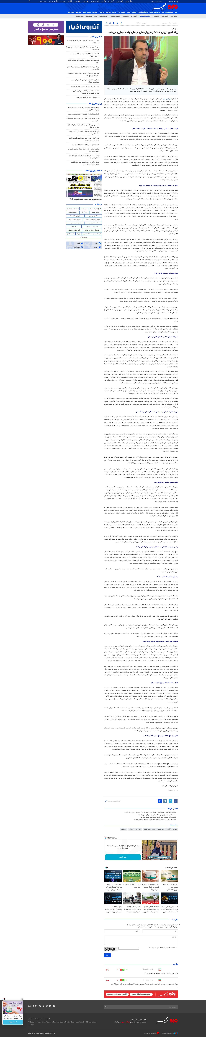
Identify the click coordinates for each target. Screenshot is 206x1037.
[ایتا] (29, 1006)
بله (103, 2)
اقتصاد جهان (164, 16)
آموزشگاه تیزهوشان (92, 226)
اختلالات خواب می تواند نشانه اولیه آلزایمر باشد (85, 145)
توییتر (84, 2)
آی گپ (110, 2)
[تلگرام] (53, 1006)
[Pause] (144, 858)
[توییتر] (43, 1006)
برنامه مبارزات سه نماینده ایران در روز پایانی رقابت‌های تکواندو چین (83, 68)
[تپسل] (106, 838)
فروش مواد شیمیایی (74, 219)
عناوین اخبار (173, 16)
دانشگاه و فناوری (143, 12)
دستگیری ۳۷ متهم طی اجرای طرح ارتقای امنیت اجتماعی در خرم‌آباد (85, 81)
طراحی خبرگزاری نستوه (168, 1033)
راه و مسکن (125, 16)
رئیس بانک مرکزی (149, 829)
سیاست (108, 12)
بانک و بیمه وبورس (144, 16)
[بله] (50, 1006)
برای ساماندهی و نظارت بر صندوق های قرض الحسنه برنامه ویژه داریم (155, 819)
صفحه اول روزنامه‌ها (93, 170)
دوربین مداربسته (75, 216)
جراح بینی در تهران (95, 208)
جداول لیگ (52, 2)
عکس (89, 12)
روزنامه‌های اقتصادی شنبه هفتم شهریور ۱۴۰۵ (85, 199)
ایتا (69, 2)
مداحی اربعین (93, 216)
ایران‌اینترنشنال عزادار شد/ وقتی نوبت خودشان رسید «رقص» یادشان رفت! (83, 108)
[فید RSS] (36, 1006)
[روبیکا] (39, 1006)
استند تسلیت (72, 212)
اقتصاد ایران (155, 16)
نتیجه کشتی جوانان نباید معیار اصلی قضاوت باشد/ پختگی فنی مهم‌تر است (84, 139)
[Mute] (147, 858)
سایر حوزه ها (80, 16)
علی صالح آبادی (172, 829)
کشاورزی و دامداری (114, 16)
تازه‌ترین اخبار (96, 36)
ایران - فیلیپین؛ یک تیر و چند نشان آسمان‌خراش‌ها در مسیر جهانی (83, 41)
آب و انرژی (134, 16)
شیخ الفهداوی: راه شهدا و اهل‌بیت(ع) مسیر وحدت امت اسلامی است (83, 132)
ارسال (107, 955)
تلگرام (127, 2)
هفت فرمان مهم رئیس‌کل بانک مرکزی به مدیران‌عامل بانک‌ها (157, 815)
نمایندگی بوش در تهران (92, 230)
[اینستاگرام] (46, 1006)
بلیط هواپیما (73, 226)
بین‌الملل (101, 12)
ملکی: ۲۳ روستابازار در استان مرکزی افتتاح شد (85, 86)
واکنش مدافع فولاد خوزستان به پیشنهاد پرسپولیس (83, 114)
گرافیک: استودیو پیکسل (150, 1033)
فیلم (84, 12)
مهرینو (78, 234)
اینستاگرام (94, 2)
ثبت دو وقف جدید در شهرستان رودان (88, 97)
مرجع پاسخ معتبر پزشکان (92, 219)
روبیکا (76, 2)
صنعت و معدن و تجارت (100, 16)
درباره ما (47, 1018)
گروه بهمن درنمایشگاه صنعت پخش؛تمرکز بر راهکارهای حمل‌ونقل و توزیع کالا (83, 74)
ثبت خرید (122, 857)
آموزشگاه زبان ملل (74, 230)
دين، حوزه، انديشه (154, 12)
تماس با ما (38, 1018)
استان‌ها (94, 12)
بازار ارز (131, 829)
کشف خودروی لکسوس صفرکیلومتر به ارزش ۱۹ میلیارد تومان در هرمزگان (83, 126)
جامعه (129, 12)
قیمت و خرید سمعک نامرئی (92, 234)
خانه (176, 12)
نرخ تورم (123, 829)
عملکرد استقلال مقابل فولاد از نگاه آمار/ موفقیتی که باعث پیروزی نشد (83, 150)
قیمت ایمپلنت (93, 223)
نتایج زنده (62, 1)
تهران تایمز (70, 234)
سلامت (134, 12)
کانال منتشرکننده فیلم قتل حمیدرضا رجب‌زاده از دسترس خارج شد (84, 54)
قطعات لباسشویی (75, 223)
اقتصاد (123, 12)
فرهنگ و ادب (169, 12)
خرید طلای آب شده (73, 208)
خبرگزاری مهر (167, 99)
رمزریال (138, 829)
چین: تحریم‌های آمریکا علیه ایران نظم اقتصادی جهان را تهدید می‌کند (82, 48)
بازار (118, 12)
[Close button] (22, 999)
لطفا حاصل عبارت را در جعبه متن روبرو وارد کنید (162, 948)
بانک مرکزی (161, 829)
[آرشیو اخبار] (32, 1006)
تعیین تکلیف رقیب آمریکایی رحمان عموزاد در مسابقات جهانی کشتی (83, 119)
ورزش (114, 12)
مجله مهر (78, 12)
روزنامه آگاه (83, 237)
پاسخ (107, 969)
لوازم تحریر (84, 208)
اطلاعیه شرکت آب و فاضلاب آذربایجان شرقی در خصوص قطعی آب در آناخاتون (85, 92)
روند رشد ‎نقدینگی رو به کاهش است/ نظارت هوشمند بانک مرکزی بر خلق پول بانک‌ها (150, 812)
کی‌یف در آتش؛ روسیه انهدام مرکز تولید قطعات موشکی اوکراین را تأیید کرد (85, 163)
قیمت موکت (95, 212)
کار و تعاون (89, 16)
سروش (119, 2)
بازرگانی (30, 1018)
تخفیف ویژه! (13, 1022)
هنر (163, 12)
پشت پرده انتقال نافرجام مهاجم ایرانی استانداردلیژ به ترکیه (83, 61)
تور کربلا (84, 212)
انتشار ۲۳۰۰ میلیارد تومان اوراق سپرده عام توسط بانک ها (158, 817)
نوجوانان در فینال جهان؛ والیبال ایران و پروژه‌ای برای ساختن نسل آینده (83, 157)
